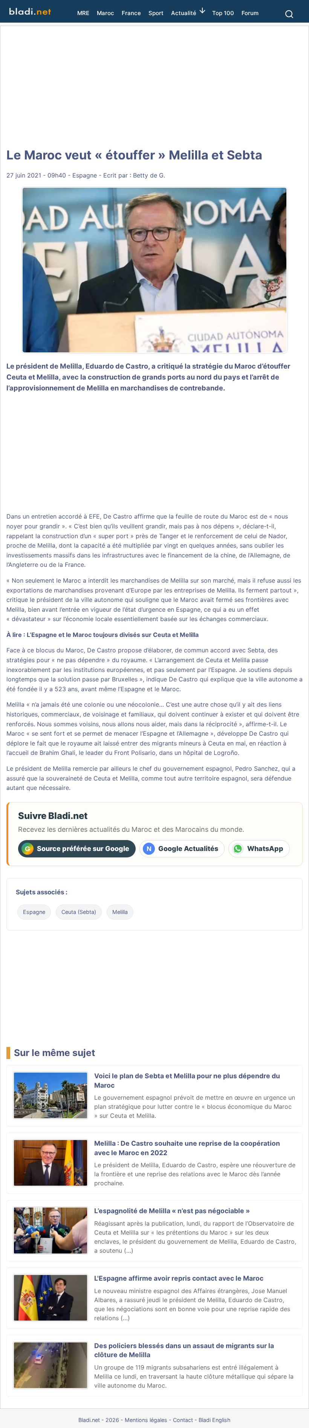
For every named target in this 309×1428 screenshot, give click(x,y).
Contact (183, 1420)
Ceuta (101, 778)
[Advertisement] (154, 86)
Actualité (183, 13)
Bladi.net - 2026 (98, 1420)
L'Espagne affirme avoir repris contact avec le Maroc (178, 1278)
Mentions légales (146, 1420)
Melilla (48, 377)
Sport (156, 13)
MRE (83, 13)
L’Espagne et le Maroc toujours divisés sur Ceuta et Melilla (113, 634)
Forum (250, 13)
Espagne (84, 175)
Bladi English (215, 1420)
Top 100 (223, 13)
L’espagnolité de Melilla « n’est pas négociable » (172, 1211)
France (131, 13)
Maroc (105, 13)
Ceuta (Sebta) (78, 912)
